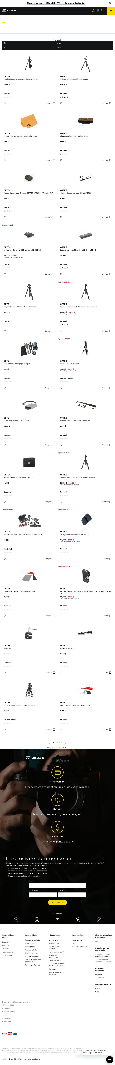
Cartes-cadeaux (55, 960)
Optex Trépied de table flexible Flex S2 (19, 705)
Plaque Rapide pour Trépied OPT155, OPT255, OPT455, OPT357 (28, 193)
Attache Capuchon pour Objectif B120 (75, 193)
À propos (5, 945)
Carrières (5, 949)
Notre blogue (7, 955)
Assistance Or (54, 943)
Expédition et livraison (54, 948)
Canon (97, 989)
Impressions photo (32, 940)
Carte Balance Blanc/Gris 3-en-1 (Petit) (75, 705)
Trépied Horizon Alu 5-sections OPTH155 (20, 307)
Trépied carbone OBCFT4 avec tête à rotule (77, 478)
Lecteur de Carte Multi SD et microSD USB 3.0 (22, 250)
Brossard (7, 1018)
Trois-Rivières (9, 1012)
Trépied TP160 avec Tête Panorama (74, 79)
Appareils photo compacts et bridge (103, 961)
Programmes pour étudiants (56, 973)
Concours (52, 969)
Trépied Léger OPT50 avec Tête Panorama (21, 79)
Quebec (7, 1008)
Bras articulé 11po (67, 648)
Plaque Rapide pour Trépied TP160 (74, 136)
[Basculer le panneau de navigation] (111, 11)
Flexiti (97, 942)
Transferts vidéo (31, 956)
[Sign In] (98, 10)
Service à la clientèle (80, 947)
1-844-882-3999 (8, 1005)
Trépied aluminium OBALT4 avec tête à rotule (78, 307)
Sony (97, 992)
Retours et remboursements (55, 956)
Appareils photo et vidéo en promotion (103, 956)
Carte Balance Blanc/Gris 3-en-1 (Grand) (19, 591)
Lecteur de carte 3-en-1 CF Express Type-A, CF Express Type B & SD (85, 592)
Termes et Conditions (32, 1059)
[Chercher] (93, 10)
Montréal (7, 1021)
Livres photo (30, 947)
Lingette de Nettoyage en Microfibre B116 (20, 136)
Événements (53, 940)
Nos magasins (7, 952)
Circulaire (5, 942)
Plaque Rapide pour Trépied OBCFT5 (18, 478)
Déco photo (29, 943)
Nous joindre (77, 940)
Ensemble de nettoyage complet (17, 364)
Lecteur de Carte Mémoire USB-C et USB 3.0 (78, 250)
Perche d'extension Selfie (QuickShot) (75, 421)
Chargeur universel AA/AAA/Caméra (74, 535)
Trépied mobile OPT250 (69, 364)
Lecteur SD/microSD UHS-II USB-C (17, 421)
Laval (6, 1015)
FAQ (73, 943)
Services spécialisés (32, 965)
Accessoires (100, 978)
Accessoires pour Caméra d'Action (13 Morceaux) (23, 535)
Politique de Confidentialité (12, 1059)
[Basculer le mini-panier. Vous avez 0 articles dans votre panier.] (102, 10)
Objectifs (98, 975)
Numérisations (31, 953)
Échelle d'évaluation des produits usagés (56, 965)
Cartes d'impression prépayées (33, 961)
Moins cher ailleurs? (56, 952)
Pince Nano (8, 648)
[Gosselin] (9, 10)
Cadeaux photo (31, 950)
